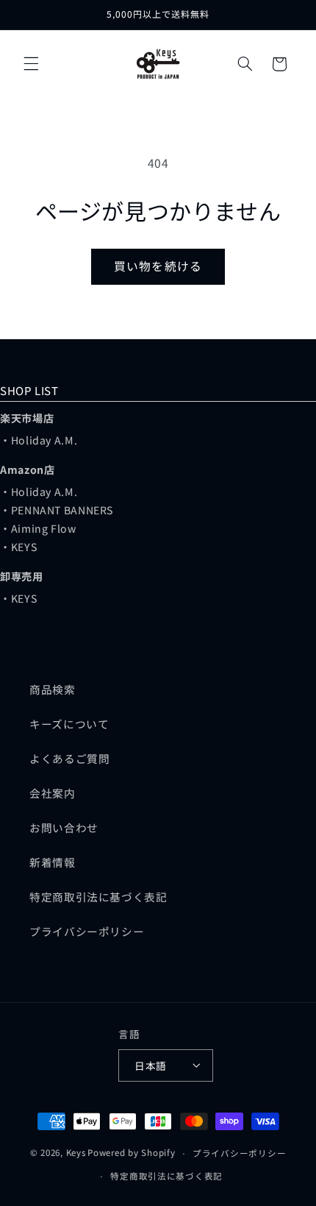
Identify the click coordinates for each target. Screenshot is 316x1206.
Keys (76, 1153)
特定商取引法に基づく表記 (98, 896)
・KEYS (18, 546)
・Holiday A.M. (38, 440)
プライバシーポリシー (86, 931)
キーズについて (69, 723)
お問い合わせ (63, 827)
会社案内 (52, 793)
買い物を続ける (157, 266)
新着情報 (52, 862)
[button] (31, 64)
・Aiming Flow (38, 528)
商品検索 (52, 689)
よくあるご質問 (69, 758)
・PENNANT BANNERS (56, 510)
